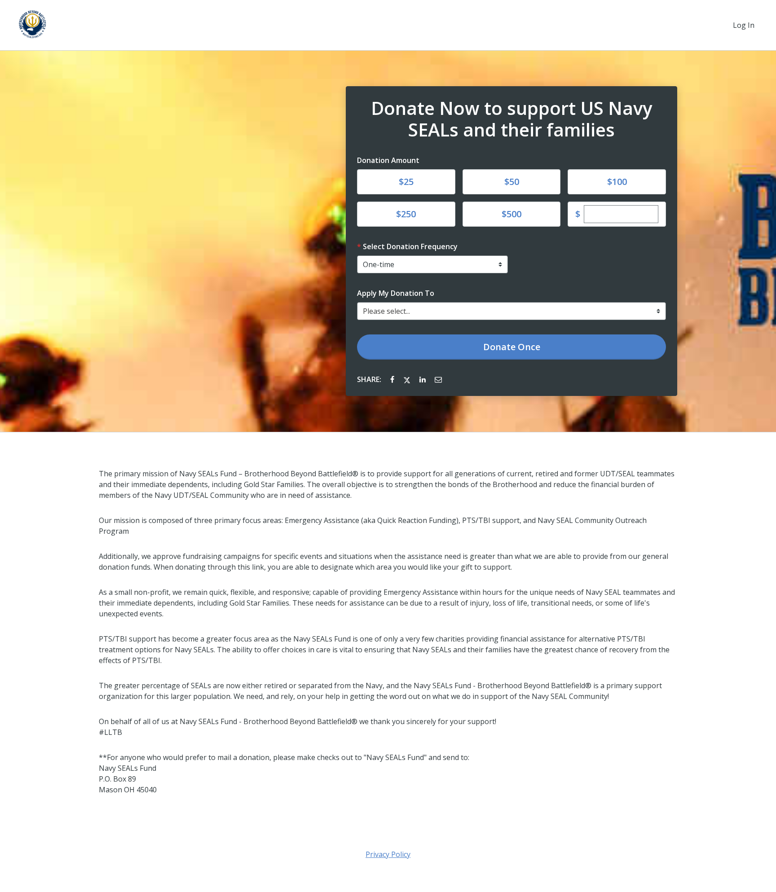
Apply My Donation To (395, 293)
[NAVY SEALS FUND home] (32, 25)
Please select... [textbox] (386, 311)
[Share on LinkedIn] (423, 379)
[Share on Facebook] (393, 379)
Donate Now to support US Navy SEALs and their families (511, 119)
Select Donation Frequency (410, 246)
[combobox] (511, 311)
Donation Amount (388, 160)
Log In (743, 25)
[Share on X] (407, 379)
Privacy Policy (388, 854)
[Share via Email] (438, 379)
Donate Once (511, 347)
